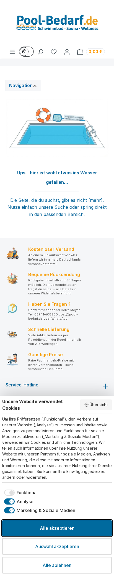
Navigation (21, 85)
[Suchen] (40, 51)
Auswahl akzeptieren (57, 546)
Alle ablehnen (57, 565)
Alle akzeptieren (57, 528)
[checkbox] (20, 492)
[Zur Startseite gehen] (57, 24)
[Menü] (12, 51)
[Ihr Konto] (67, 51)
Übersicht (98, 404)
